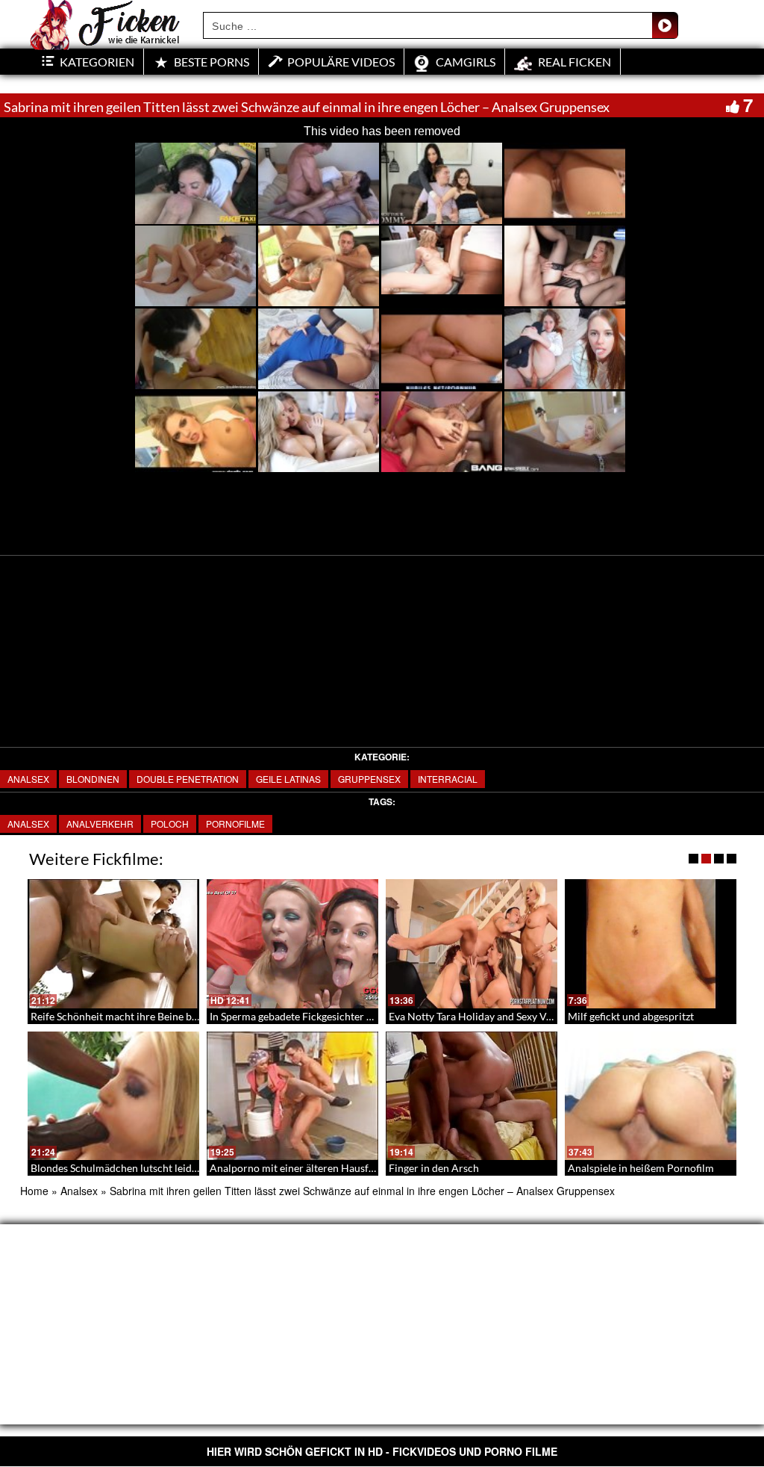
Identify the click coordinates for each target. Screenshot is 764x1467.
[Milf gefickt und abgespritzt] (650, 943)
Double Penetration (188, 778)
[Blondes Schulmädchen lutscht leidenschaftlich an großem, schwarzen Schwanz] (113, 1096)
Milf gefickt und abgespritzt (631, 1016)
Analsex (28, 778)
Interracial (448, 778)
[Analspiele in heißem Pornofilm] (650, 1096)
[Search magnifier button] (664, 25)
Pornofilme (235, 823)
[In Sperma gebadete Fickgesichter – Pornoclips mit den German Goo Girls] (292, 943)
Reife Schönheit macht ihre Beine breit (119, 1016)
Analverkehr (100, 823)
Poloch (170, 823)
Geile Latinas (288, 778)
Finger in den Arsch (434, 1167)
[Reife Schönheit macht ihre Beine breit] (113, 943)
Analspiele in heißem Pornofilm (641, 1167)
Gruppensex (369, 778)
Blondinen (92, 778)
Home (34, 1190)
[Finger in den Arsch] (471, 1096)
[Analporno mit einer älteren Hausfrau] (292, 1096)
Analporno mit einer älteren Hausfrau (297, 1167)
